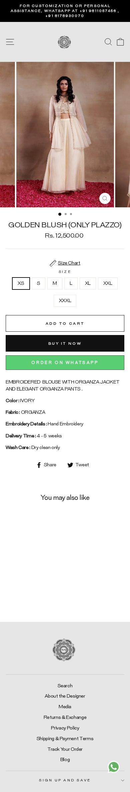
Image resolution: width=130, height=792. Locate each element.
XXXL (65, 300)
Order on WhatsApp (64, 363)
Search (65, 685)
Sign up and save (65, 780)
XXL (107, 283)
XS (21, 283)
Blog (65, 759)
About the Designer (65, 696)
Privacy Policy (65, 728)
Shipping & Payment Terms (65, 738)
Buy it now (65, 343)
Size (65, 272)
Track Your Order (65, 749)
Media (65, 706)
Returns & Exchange (65, 717)
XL (88, 283)
